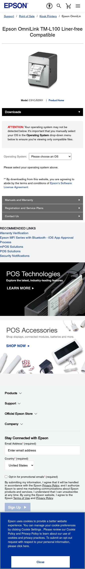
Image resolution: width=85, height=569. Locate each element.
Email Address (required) (20, 443)
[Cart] (68, 6)
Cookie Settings (32, 529)
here (26, 546)
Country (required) (16, 458)
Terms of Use (21, 498)
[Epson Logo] (16, 5)
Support (9, 16)
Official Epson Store (19, 413)
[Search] (59, 6)
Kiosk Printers (48, 16)
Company (11, 424)
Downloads (13, 112)
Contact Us (12, 216)
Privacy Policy (50, 485)
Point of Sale (27, 16)
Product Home (56, 100)
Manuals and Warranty (19, 200)
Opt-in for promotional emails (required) (33, 476)
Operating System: (15, 156)
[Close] (40, 562)
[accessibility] (49, 6)
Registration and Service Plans (24, 208)
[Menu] (78, 6)
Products (11, 393)
